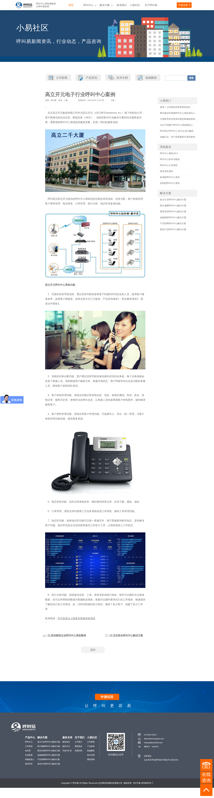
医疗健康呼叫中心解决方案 (173, 205)
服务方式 (66, 746)
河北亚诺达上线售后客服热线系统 (76, 618)
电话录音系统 (166, 171)
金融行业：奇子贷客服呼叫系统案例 (177, 137)
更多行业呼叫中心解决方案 (173, 229)
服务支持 (67, 737)
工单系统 (29, 746)
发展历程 (78, 751)
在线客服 (29, 755)
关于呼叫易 (151, 5)
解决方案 (105, 5)
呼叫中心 (88, 5)
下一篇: (124, 635)
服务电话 (66, 742)
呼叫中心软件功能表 (170, 159)
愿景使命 (78, 746)
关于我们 (80, 737)
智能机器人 (29, 759)
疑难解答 (91, 751)
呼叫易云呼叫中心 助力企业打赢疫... (177, 131)
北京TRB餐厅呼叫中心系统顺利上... (177, 125)
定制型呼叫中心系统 (170, 183)
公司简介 (78, 742)
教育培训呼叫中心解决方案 (173, 211)
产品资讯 (91, 746)
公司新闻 (91, 742)
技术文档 (91, 755)
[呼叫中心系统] (24, 5)
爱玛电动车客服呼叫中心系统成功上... (178, 113)
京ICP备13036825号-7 (143, 783)
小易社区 (135, 5)
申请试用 (183, 5)
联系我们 (122, 5)
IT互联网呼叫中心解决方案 (173, 223)
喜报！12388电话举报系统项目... (176, 107)
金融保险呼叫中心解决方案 (173, 217)
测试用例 (91, 759)
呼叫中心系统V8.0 (169, 153)
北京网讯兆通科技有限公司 (110, 783)
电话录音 (29, 764)
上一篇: (64, 635)
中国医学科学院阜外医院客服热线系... (178, 119)
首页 (70, 5)
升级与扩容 (67, 751)
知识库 (28, 751)
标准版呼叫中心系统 (170, 177)
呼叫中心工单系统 (168, 165)
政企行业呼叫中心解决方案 (173, 199)
